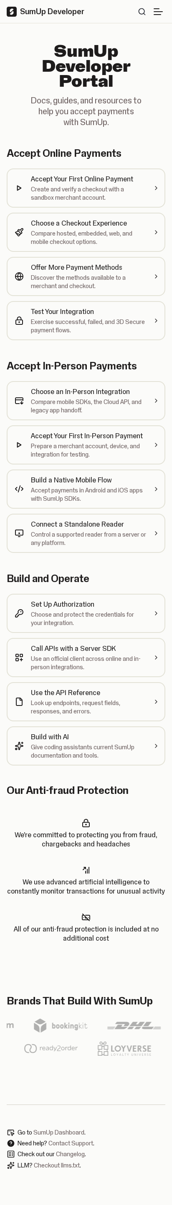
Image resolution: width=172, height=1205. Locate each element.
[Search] (142, 11)
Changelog (70, 1154)
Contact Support (70, 1143)
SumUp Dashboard (58, 1132)
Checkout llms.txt (57, 1165)
